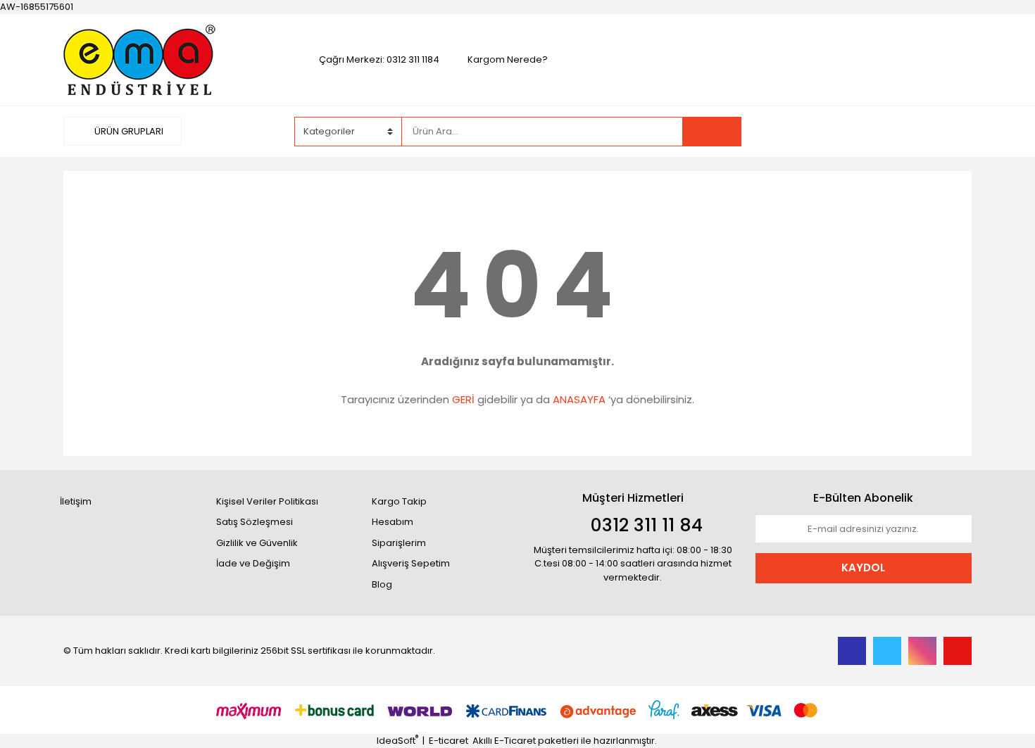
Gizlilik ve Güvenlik (257, 543)
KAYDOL (863, 567)
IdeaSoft (397, 740)
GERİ (463, 399)
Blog (382, 584)
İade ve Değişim (253, 563)
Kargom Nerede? (508, 59)
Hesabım (392, 521)
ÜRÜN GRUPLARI (127, 131)
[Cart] (950, 131)
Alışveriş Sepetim (411, 563)
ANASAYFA (579, 399)
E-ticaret (448, 740)
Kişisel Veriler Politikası (267, 501)
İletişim (76, 501)
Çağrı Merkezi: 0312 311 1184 (379, 59)
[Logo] (141, 58)
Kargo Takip (399, 501)
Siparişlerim (399, 543)
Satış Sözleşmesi (254, 521)
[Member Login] (866, 131)
